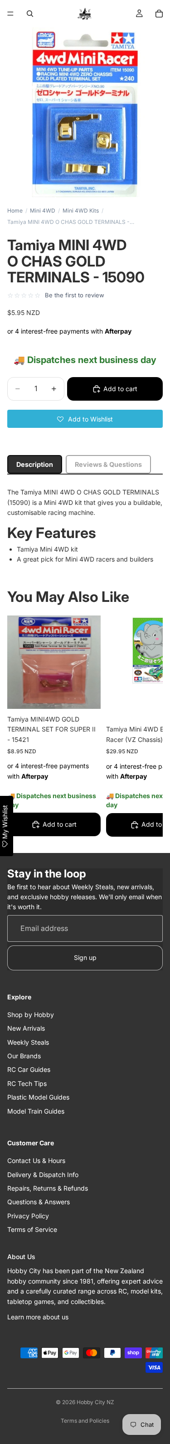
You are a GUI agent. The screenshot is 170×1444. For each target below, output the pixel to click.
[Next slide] (145, 728)
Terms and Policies (85, 1420)
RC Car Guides (28, 1069)
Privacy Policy (28, 1216)
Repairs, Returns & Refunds (47, 1188)
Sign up (85, 957)
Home (15, 210)
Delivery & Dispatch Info (42, 1174)
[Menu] (10, 13)
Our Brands (24, 1056)
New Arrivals (26, 1028)
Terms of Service (32, 1229)
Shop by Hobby (30, 1014)
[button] (85, 419)
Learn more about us (37, 1317)
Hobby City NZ (95, 1402)
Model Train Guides (35, 1111)
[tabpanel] (85, 525)
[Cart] (159, 14)
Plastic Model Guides (38, 1097)
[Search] (30, 14)
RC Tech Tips (27, 1083)
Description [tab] (34, 464)
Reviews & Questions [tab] (108, 464)
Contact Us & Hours (36, 1160)
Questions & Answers (38, 1202)
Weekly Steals (28, 1042)
